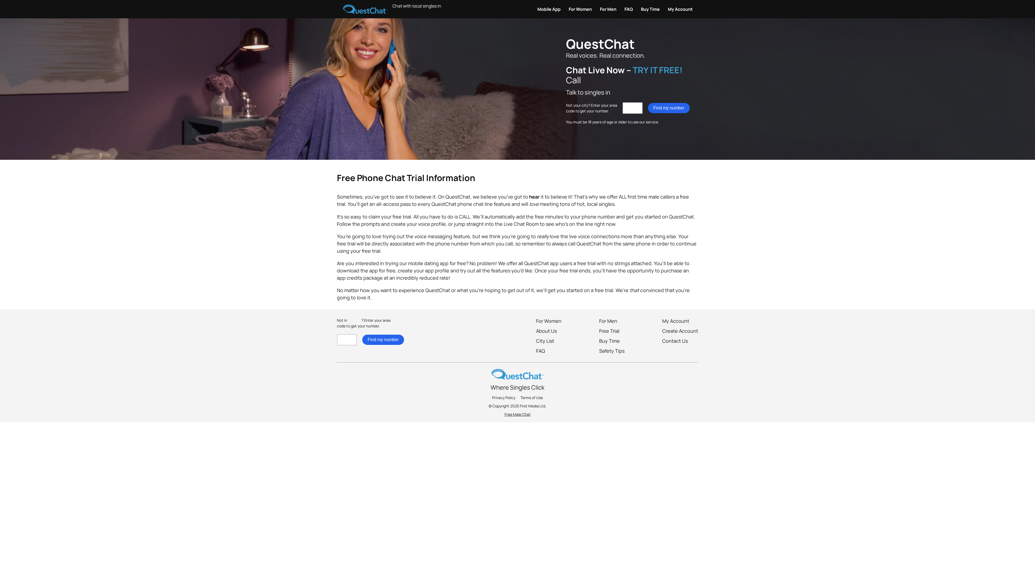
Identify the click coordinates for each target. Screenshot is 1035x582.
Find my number (668, 108)
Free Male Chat (518, 414)
